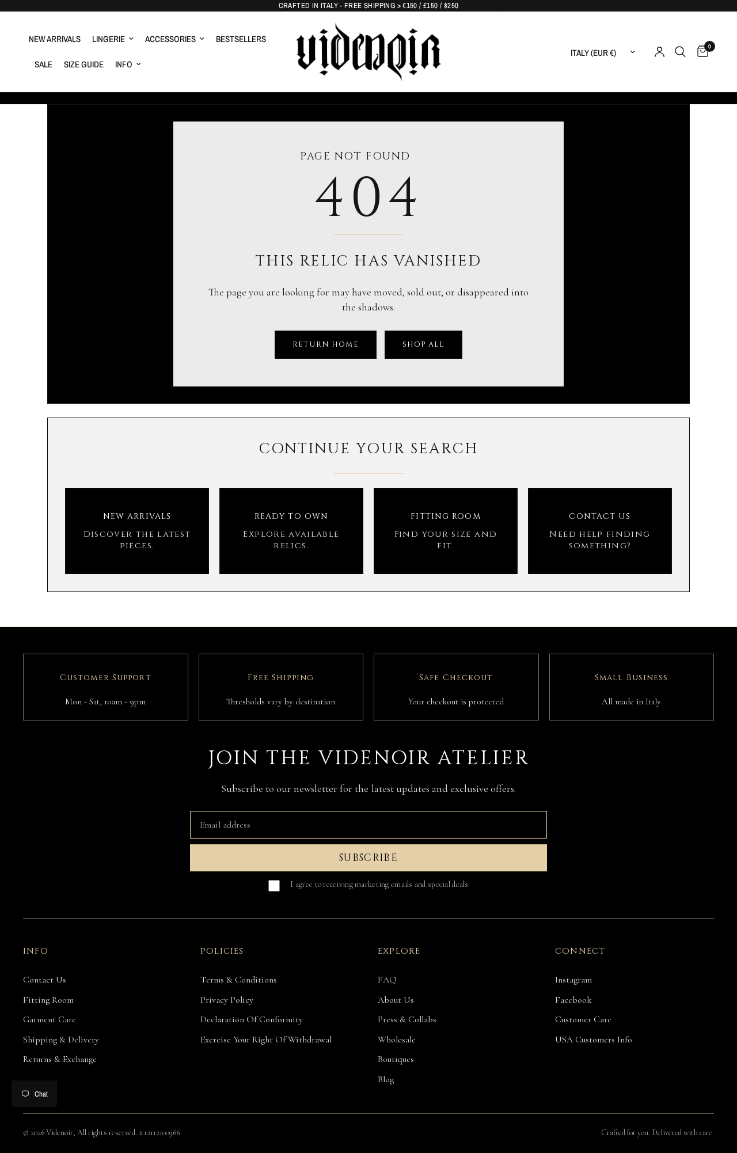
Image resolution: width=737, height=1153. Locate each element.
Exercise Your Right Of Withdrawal (266, 1039)
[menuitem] (57, 39)
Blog (386, 1079)
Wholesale (397, 1039)
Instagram (573, 979)
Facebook (573, 1000)
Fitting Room (48, 1000)
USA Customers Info (593, 1039)
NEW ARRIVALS (55, 39)
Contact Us (44, 979)
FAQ (387, 979)
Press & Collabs (407, 1019)
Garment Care (49, 1019)
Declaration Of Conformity (251, 1019)
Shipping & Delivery (61, 1039)
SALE (43, 64)
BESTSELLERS (241, 39)
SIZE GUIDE (84, 64)
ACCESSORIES (170, 39)
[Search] (680, 52)
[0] (700, 52)
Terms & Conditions (238, 979)
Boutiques (396, 1059)
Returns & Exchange (60, 1059)
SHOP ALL (423, 344)
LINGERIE (108, 39)
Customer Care (583, 1019)
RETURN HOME (325, 344)
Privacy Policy (226, 1000)
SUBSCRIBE (368, 857)
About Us (396, 1000)
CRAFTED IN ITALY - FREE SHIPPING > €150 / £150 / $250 (369, 5)
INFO (123, 64)
